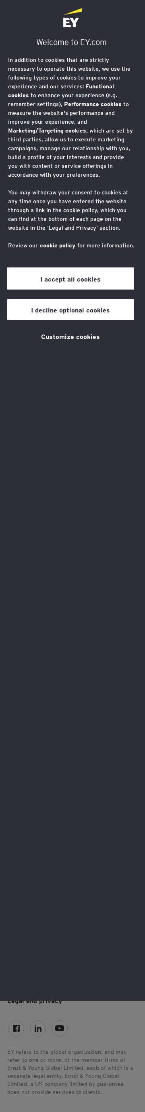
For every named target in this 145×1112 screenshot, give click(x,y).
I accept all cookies (70, 278)
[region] (72, 500)
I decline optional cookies (70, 309)
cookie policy (57, 245)
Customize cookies (70, 336)
